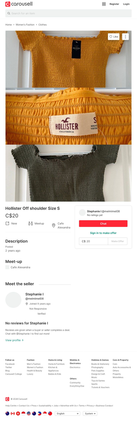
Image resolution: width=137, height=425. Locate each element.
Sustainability (45, 405)
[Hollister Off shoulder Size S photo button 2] (68, 116)
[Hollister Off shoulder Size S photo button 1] (68, 59)
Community (75, 382)
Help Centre (11, 405)
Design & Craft (98, 374)
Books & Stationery (100, 364)
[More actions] (125, 36)
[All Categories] (104, 4)
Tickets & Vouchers (100, 387)
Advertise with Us (68, 405)
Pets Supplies (97, 370)
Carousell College (13, 374)
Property (117, 374)
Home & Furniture (56, 364)
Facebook (10, 364)
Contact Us (24, 405)
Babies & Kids (54, 374)
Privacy (90, 405)
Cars (115, 364)
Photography (97, 367)
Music (94, 377)
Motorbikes (118, 377)
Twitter (8, 367)
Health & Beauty (34, 370)
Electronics (75, 367)
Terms (82, 405)
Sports (94, 384)
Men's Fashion (33, 364)
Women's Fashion (35, 367)
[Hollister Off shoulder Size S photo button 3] (68, 173)
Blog (7, 370)
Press (34, 405)
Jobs (56, 405)
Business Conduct (104, 405)
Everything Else (77, 386)
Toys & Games (98, 380)
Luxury (30, 374)
